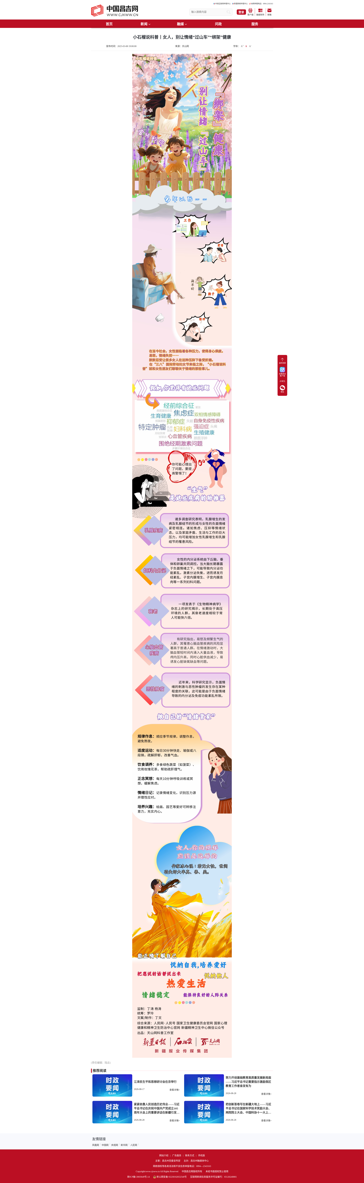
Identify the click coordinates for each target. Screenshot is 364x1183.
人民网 (133, 1145)
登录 (241, 12)
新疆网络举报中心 (241, 4)
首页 (109, 24)
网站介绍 (163, 1155)
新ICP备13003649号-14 (138, 1177)
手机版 (201, 1155)
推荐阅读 (99, 1070)
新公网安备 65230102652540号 (172, 1177)
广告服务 (176, 1155)
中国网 (105, 1145)
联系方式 (189, 1155)
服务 (254, 24)
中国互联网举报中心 (223, 4)
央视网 (114, 1145)
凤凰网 (95, 1145)
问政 (218, 24)
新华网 (124, 1145)
